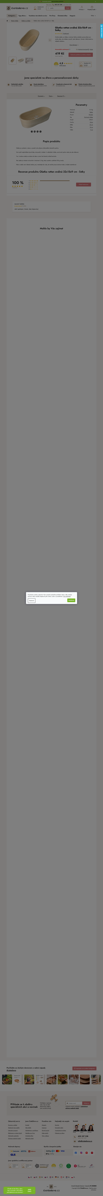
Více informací (67, 596)
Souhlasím (71, 600)
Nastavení (31, 600)
